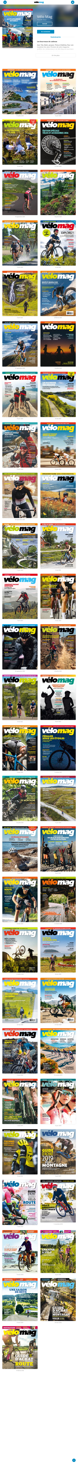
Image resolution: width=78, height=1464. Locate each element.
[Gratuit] (73, 222)
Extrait (44, 24)
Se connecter (45, 32)
